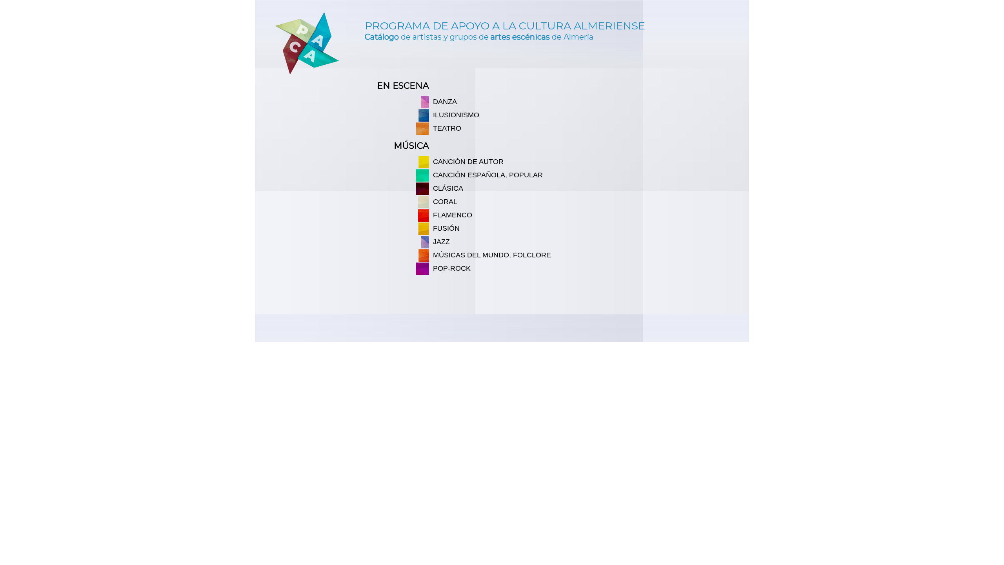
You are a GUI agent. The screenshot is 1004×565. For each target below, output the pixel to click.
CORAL (445, 202)
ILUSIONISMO (456, 115)
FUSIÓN (446, 228)
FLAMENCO (452, 215)
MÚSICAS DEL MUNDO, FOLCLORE (492, 255)
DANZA (445, 102)
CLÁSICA (448, 188)
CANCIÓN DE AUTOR (468, 162)
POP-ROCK (452, 268)
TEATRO (447, 128)
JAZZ (441, 242)
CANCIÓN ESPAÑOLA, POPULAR (488, 175)
